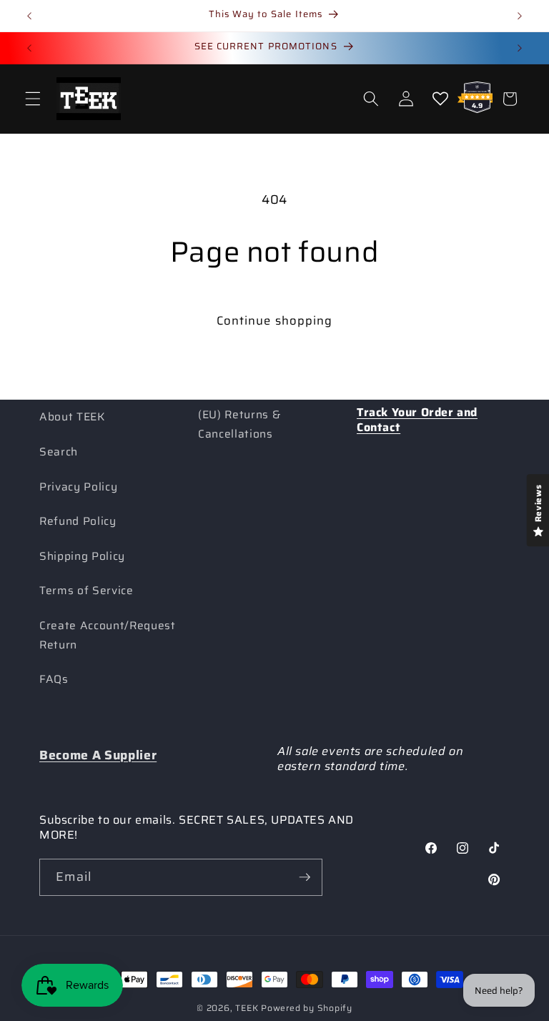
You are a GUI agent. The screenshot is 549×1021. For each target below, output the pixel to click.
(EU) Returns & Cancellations (239, 424)
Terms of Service (86, 590)
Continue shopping (275, 320)
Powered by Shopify (306, 1008)
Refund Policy (78, 521)
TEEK (246, 1008)
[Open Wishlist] (440, 99)
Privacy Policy (78, 486)
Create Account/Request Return (107, 635)
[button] (33, 99)
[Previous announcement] (29, 15)
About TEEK (72, 416)
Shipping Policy (82, 556)
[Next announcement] (519, 15)
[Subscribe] (304, 877)
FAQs (54, 679)
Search (58, 451)
